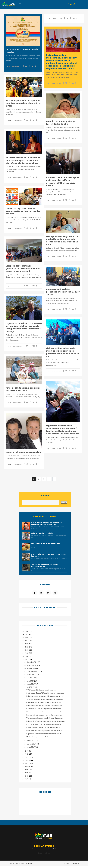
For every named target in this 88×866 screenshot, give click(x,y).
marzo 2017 (31, 741)
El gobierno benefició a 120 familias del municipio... (44, 724)
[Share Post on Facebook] (23, 66)
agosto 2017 (31, 675)
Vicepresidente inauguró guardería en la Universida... (45, 718)
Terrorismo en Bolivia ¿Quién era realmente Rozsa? (44, 566)
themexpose (75, 863)
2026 (27, 631)
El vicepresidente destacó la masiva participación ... (44, 727)
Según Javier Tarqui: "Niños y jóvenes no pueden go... (45, 693)
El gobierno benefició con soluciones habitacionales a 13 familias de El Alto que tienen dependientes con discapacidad (63, 429)
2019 (27, 653)
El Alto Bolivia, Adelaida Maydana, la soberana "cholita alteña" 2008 (46, 524)
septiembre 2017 (33, 671)
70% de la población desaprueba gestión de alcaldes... (45, 699)
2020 (27, 650)
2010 (27, 770)
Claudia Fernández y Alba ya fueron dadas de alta (60, 122)
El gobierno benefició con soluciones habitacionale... (44, 734)
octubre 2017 (31, 668)
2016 (27, 751)
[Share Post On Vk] (32, 66)
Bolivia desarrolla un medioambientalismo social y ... (44, 696)
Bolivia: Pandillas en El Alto (42, 533)
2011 (26, 766)
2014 (27, 757)
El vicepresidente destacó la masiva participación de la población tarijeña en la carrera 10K (62, 352)
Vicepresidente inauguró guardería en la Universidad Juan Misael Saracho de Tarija (23, 268)
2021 (27, 647)
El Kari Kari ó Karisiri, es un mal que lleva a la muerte (48, 555)
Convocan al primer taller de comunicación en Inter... (44, 712)
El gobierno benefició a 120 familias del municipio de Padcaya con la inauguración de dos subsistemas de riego (24, 327)
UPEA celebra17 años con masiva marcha (22, 50)
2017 (27, 659)
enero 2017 (31, 747)
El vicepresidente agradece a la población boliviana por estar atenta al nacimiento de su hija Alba (62, 240)
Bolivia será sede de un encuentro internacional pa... (44, 705)
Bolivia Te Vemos (26, 863)
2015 (27, 754)
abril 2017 (30, 687)
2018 (27, 656)
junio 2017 (30, 681)
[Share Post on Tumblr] (35, 66)
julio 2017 (30, 678)
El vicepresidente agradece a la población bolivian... (44, 715)
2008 (27, 776)
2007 (27, 779)
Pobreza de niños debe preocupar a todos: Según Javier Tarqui (63, 292)
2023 (27, 641)
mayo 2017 (31, 684)
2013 (27, 760)
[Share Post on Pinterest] (29, 66)
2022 (27, 644)
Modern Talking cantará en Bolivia (23, 452)
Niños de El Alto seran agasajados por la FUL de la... (44, 730)
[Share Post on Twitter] (26, 66)
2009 (27, 773)
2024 (27, 637)
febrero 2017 (31, 744)
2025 (27, 634)
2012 (27, 763)
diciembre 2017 (32, 662)
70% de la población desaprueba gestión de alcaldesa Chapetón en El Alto (23, 103)
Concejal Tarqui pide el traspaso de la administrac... (44, 709)
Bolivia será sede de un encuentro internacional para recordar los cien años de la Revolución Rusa (23, 160)
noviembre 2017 (32, 665)
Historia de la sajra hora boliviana (45, 544)
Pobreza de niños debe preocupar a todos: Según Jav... (45, 721)
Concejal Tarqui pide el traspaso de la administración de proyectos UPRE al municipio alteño (63, 181)
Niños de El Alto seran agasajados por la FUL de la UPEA (23, 389)
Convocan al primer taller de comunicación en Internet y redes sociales (23, 211)
